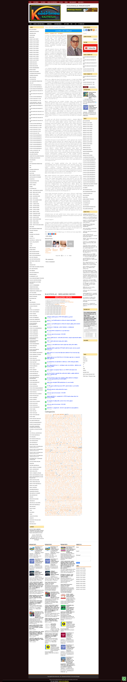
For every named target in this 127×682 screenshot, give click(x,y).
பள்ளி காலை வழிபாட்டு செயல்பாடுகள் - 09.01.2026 (56, 404)
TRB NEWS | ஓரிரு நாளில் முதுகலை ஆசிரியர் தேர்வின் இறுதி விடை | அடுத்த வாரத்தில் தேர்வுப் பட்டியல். (36, 639)
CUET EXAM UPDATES (68, 444)
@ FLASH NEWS (58, 414)
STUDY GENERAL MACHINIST (76, 485)
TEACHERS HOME (57, 498)
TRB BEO (80, 511)
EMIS (71, 448)
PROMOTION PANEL (77, 473)
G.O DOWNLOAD (52, 452)
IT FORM (72, 461)
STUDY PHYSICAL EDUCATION (62, 491)
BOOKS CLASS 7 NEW (34, 56)
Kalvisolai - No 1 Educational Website (62, 676)
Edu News (85, 359)
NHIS (68, 468)
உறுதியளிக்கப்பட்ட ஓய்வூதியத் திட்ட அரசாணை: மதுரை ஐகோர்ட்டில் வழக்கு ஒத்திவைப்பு (62, 407)
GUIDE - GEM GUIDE (51, 456)
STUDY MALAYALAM (48, 488)
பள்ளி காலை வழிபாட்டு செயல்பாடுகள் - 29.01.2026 (56, 334)
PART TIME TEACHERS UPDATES (63, 469)
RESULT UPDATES (69, 476)
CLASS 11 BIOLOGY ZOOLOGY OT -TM (36, 94)
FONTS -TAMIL (72, 451)
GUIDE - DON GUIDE (33, 198)
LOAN (67, 464)
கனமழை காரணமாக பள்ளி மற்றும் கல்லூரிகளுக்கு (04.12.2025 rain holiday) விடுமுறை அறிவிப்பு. (92, 95)
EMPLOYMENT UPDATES (34, 175)
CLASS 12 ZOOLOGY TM (57, 435)
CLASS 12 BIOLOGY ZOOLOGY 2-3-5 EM (36, 112)
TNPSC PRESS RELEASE (61, 509)
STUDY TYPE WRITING (68, 494)
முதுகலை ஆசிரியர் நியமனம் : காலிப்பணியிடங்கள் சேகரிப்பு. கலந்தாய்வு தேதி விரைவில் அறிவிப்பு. (64, 337)
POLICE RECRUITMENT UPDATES (36, 278)
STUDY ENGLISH (33, 345)
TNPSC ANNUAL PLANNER (35, 467)
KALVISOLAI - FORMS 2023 (54, 645)
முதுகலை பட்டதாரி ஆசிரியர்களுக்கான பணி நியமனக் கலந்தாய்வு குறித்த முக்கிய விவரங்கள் (63, 323)
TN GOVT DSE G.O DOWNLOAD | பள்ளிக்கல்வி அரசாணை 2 (55, 503)
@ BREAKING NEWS (48, 414)
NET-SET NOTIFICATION (71, 467)
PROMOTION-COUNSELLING (75, 474)
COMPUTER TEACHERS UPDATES (69, 442)
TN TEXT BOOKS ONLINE (55, 505)
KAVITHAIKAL (53, 464)
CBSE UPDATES (68, 424)
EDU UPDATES (73, 447)
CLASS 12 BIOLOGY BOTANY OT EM (57, 430)
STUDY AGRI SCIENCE (77, 479)
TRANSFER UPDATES (53, 511)
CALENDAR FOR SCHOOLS (50, 424)
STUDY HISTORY (48, 487)
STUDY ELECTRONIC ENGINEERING (64, 483)
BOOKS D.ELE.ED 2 (33, 63)
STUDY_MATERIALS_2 (57, 495)
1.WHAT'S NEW (48, 416)
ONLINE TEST (52, 469)
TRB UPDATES (54, 513)
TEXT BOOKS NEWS (70, 500)
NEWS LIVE (64, 468)
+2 (83, 366)
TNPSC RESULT (71, 509)
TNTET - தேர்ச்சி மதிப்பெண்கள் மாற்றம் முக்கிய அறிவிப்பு (57, 341)
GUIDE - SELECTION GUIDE (58, 458)
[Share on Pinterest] (52, 234)
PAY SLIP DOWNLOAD (57, 470)
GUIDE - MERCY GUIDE (58, 457)
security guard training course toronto (71, 679)
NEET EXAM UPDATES (66, 465)
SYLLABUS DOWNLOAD (67, 495)
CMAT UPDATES (73, 441)
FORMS (77, 451)
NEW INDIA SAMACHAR (34, 261)
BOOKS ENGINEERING (58, 423)
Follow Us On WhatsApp (64, 681)
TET (58, 499)
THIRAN (46, 501)
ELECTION (62, 448)
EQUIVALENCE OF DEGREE (57, 450)
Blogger (37, 539)
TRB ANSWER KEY (74, 511)
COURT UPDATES (62, 443)
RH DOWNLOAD (77, 476)
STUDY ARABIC (47, 480)
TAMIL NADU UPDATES (62, 497)
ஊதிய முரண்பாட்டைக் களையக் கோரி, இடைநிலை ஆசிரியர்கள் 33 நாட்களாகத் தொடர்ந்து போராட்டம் (90, 251)
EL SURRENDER (55, 448)
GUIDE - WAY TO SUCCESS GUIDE (51, 459)
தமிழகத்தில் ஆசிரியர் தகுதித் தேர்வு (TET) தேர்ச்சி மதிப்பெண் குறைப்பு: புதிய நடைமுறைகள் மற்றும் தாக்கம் (90, 247)
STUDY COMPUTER (62, 482)
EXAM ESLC (65, 450)
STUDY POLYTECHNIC (53, 492)
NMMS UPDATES (74, 468)
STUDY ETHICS (52, 485)
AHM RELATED (32, 33)
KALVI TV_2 (47, 463)
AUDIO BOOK (78, 417)
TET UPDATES (49, 500)
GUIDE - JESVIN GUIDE (68, 456)
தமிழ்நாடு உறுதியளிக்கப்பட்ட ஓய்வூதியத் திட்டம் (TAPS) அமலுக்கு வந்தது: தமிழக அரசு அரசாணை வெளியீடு (90, 294)
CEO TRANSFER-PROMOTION (50, 425)
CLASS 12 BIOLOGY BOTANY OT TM (71, 430)
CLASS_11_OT (62, 438)
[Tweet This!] (50, 234)
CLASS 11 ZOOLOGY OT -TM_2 (58, 429)
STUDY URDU (75, 494)
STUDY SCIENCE (78, 492)
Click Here (63, 299)
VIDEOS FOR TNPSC (52, 515)
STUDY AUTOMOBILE (63, 480)
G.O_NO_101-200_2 (77, 452)
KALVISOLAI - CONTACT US (67, 463)
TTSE (67, 513)
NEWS (52, 468)
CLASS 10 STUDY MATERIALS (35, 86)
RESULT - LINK (61, 476)
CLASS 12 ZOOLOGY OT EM (35, 129)
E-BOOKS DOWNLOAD (62, 447)
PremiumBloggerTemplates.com (58, 679)
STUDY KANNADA (65, 487)
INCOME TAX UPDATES (34, 234)
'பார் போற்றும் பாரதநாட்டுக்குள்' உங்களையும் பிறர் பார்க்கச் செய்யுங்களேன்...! (48, 250)
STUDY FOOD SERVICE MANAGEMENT (62, 485)
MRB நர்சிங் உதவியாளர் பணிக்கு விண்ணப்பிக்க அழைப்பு (57, 389)
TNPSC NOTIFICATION (50, 509)
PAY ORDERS (48, 470)
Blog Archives (92, 87)
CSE (54, 444)
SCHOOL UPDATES (69, 477)
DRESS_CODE (47, 447)
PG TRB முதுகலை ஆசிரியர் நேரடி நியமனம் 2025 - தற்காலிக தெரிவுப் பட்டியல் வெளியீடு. (63, 385)
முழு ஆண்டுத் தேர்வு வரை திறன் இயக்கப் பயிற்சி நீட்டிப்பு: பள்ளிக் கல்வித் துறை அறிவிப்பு (63, 361)
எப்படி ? (78, 515)
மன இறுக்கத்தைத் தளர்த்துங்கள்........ (56, 249)
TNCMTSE (63, 505)
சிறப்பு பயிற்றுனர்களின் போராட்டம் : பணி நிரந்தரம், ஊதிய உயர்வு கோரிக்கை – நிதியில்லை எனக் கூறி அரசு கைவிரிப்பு (90, 263)
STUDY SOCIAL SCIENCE (49, 493)
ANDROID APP (48, 417)
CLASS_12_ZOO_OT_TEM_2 (50, 441)
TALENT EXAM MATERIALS (77, 495)
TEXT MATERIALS (78, 500)
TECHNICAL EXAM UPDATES (51, 499)
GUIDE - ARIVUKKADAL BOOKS (69, 453)
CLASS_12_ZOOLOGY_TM (63, 441)
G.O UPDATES (61, 452)
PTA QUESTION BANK (64, 475)
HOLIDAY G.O (78, 459)
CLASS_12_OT (77, 439)
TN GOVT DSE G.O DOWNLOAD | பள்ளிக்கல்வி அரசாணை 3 (36, 453)
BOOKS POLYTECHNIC (77, 423)
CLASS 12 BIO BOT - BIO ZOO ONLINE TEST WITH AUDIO (35, 103)
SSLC (84, 362)
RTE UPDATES (51, 477)
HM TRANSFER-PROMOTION (68, 459)
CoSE (79, 442)
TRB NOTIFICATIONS (51, 512)
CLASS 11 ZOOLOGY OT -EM (35, 98)
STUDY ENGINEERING (74, 483)
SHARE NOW (47, 479)
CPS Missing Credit (75, 443)
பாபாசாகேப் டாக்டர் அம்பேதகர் (63, 30)
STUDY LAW (71, 487)
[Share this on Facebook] (48, 234)
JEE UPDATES (74, 462)
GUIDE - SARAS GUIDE (49, 458)
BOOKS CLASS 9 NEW (34, 60)
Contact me (31, 531)
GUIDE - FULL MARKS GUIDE (35, 200)
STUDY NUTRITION (78, 489)
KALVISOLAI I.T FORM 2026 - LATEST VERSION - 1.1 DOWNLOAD (60, 327)
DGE (30, 165)
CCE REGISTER (74, 424)
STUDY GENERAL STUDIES (49, 486)
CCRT (80, 424)
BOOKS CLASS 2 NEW (74, 419)
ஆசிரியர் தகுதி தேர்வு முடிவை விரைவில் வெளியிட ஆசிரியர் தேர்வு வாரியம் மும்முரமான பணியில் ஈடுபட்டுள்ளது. (36, 596)
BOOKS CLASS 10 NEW (34, 41)
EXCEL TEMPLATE (54, 451)
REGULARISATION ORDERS (51, 476)
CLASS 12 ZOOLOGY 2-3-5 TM (60, 433)
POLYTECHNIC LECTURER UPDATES (74, 471)
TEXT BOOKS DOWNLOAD (59, 500)
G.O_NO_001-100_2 (69, 452)
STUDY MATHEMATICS (68, 488)
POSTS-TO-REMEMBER (61, 473)
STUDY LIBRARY (78, 487)
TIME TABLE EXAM (53, 501)
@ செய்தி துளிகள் (78, 414)
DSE (51, 447)
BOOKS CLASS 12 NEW (65, 419)
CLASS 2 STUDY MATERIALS (69, 435)
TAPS (81, 497)
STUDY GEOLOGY (68, 486)
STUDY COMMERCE (54, 482)
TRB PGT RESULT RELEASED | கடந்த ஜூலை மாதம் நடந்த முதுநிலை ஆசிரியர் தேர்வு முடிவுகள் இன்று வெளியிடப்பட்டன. (35, 602)
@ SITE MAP (71, 414)
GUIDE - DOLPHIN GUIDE (34, 196)
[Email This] (46, 236)
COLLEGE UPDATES (55, 442)
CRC (52, 444)
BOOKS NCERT (67, 423)
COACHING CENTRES (34, 152)
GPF (62, 453)
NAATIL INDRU (50, 465)
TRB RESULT (61, 512)
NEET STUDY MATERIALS (50, 467)
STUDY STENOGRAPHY (74, 493)
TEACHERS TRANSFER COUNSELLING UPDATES (71, 498)
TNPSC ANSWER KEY (58, 506)
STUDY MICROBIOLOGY (62, 489)
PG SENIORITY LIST (73, 470)
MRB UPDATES (79, 464)
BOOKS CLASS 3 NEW (34, 48)
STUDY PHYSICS (71, 491)
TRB (84, 368)
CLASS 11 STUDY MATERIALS (61, 427)
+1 (83, 364)
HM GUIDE (60, 459)
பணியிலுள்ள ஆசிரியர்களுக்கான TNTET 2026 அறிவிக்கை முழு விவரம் (60, 316)
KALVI (80, 462)
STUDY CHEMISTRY (71, 481)
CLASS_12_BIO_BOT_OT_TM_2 (51, 439)
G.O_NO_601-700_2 (56, 453)
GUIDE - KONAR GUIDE (77, 456)
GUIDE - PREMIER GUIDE (77, 457)
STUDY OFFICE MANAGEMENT (50, 491)
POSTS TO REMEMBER (50, 473)
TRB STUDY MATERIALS (34, 504)
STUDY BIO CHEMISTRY (73, 480)
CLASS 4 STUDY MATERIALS (55, 436)
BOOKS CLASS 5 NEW (63, 420)
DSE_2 (55, 447)
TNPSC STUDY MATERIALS (35, 483)
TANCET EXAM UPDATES (74, 497)
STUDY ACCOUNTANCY (68, 479)
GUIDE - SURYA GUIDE (77, 458)
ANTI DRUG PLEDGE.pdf (53, 624)
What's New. (63, 515)
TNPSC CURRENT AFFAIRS (77, 506)
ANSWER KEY (55, 417)
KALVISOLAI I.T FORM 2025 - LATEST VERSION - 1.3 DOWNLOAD (93, 107)
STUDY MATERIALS (58, 488)
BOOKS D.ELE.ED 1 (33, 62)
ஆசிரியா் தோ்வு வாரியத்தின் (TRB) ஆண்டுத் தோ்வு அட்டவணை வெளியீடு (60, 382)
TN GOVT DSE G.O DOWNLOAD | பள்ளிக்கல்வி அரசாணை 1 (71, 501)
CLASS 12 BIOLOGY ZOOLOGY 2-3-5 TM (65, 431)
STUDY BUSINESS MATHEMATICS (60, 481)
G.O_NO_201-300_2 (48, 453)
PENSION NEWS (65, 470)
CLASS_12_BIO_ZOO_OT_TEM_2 (66, 439)
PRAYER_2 (69, 473)
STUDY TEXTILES (59, 494)
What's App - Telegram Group (89, 376)
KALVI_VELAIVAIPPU (55, 463)
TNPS (77, 505)
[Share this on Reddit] (55, 234)
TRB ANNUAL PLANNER (64, 511)
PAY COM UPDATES (76, 469)
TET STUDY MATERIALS (77, 499)
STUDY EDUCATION (77, 482)
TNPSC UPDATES (64, 510)
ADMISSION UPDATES (68, 416)
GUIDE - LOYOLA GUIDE (49, 457)
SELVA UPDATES (78, 477)
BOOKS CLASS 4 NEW (54, 420)
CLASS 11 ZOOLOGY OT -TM (35, 100)
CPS (69, 443)
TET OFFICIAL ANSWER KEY (65, 499)
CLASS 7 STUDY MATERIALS (51, 437)
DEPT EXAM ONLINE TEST (89, 374)
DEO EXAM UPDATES (87, 189)
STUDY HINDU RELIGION (76, 486)
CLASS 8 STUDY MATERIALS (63, 437)
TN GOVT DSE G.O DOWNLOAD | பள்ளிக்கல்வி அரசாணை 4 (60, 504)
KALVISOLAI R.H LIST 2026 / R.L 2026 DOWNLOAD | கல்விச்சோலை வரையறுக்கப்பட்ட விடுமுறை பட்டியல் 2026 (39, 614)
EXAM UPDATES (33, 182)
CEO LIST (60, 425)
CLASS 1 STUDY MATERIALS (68, 425)
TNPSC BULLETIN (67, 506)
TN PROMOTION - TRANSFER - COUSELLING (36, 459)
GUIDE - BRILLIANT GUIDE (35, 192)
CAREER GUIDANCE (60, 424)
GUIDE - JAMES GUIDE (59, 456)
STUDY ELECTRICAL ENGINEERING (51, 483)
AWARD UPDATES (48, 418)
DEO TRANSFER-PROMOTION (35, 163)
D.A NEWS (80, 444)
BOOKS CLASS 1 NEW (74, 418)
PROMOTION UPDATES (63, 474)
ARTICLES (51, 27)
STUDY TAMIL (32, 409)
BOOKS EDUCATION (48, 423)
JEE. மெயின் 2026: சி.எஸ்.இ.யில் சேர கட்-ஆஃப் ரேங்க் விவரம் (58, 330)
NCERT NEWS (56, 465)
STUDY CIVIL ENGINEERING (35, 328)
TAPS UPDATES (49, 498)
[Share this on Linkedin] (53, 234)
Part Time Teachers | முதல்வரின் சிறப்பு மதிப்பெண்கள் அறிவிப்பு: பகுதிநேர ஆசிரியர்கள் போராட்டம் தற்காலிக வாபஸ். (90, 271)
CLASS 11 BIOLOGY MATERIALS (57, 426)
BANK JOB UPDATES (57, 418)
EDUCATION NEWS (48, 448)
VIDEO (46, 515)
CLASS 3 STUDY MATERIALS (35, 137)
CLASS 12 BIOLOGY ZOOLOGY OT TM (58, 432)
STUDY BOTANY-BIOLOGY (34, 321)
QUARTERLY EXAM (79, 475)
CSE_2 (58, 444)
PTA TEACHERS (71, 475)
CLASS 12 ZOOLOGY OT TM (35, 131)
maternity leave (72, 464)
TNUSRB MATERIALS (75, 510)
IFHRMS (31, 232)
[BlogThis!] (47, 236)
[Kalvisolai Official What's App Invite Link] (124, 679)
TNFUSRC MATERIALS (70, 505)
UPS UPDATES (78, 513)
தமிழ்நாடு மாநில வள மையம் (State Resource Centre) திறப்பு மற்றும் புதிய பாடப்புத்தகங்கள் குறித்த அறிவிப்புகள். (90, 255)
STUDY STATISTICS (66, 493)
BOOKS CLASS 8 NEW (34, 58)
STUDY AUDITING (55, 480)
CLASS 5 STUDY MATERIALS (66, 436)
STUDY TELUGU (51, 494)
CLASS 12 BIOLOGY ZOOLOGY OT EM (36, 118)
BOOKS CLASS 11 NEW (56, 419)
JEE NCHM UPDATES (67, 462)
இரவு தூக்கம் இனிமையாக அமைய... (62, 249)
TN (59, 501)
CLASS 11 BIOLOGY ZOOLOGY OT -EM (71, 426)
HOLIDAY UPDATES (49, 461)
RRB (46, 477)
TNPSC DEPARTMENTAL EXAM (53, 507)
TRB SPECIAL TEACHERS (70, 512)
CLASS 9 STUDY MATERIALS (75, 437)
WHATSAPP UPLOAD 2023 (71, 515)
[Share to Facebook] (50, 236)
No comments (60, 33)
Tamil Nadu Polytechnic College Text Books (51, 583)
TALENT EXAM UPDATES (51, 497)
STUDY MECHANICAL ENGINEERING (34, 378)
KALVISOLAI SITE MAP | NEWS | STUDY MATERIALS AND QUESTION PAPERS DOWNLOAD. (70, 549)
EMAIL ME (67, 448)
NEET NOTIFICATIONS (77, 465)
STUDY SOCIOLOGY (58, 493)
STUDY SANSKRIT (70, 492)
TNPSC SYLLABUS (55, 510)
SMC (51, 479)
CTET (62, 444)
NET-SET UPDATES (61, 467)
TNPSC (84, 370)
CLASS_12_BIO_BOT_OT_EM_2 (74, 438)
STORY (61, 479)
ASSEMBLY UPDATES (70, 417)
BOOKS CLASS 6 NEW (72, 420)
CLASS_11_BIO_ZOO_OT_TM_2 (51, 438)
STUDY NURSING (70, 489)
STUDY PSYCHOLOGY (62, 492)
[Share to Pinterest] (51, 236)
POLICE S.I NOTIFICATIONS (61, 471)
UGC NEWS (72, 513)
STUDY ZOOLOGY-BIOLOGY (35, 418)
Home (30, 2)
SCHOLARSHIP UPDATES (60, 477)
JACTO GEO (47, 462)
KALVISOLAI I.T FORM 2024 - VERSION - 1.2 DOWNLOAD (70, 634)
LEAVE (64, 464)
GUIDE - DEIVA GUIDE (34, 194)
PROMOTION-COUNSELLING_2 (51, 475)
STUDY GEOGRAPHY (59, 486)
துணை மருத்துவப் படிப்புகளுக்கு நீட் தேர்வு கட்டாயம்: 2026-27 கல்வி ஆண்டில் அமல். (62, 369)
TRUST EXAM (62, 513)
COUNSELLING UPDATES (50, 443)
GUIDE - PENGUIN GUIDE (67, 457)
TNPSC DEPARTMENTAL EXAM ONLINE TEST (70, 507)
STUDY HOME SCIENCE (56, 487)
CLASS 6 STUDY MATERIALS (77, 436)
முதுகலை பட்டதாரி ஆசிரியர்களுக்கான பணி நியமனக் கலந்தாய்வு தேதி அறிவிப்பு (61, 320)
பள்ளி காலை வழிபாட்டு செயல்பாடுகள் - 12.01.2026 (56, 392)
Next (70, 255)
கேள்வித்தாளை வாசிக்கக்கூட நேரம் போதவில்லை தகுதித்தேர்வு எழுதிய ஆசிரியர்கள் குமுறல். (67, 575)
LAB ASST (59, 464)
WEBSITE (58, 515)
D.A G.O (75, 444)
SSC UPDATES (56, 479)
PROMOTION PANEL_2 (50, 474)
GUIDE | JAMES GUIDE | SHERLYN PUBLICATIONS (70, 595)
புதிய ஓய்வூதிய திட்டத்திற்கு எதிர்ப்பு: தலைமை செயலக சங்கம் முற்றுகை (60, 400)
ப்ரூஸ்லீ (68, 248)
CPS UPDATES (32, 159)
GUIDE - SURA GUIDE (68, 458)
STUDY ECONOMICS (69, 482)
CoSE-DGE (85, 360)
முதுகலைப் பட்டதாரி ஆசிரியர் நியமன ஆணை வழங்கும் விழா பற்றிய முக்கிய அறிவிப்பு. (62, 344)
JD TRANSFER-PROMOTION (56, 462)
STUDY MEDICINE (54, 489)
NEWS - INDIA (57, 468)
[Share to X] (48, 236)
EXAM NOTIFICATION (73, 450)
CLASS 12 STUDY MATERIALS (72, 432)
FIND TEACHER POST (64, 451)
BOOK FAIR (67, 418)
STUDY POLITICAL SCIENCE (35, 393)
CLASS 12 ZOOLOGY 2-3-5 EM (35, 125)
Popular (85, 87)
